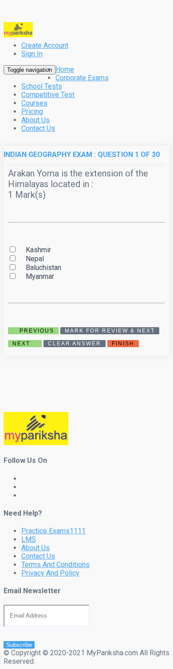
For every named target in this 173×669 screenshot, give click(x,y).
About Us (35, 120)
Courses (34, 103)
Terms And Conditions (55, 564)
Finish (123, 343)
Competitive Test (48, 94)
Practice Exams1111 (53, 531)
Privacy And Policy (50, 573)
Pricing (32, 111)
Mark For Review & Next (110, 331)
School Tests (41, 86)
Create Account (44, 45)
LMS (28, 539)
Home (64, 69)
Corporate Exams (82, 78)
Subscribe (19, 645)
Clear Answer (74, 343)
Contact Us (38, 128)
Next (22, 343)
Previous (35, 331)
